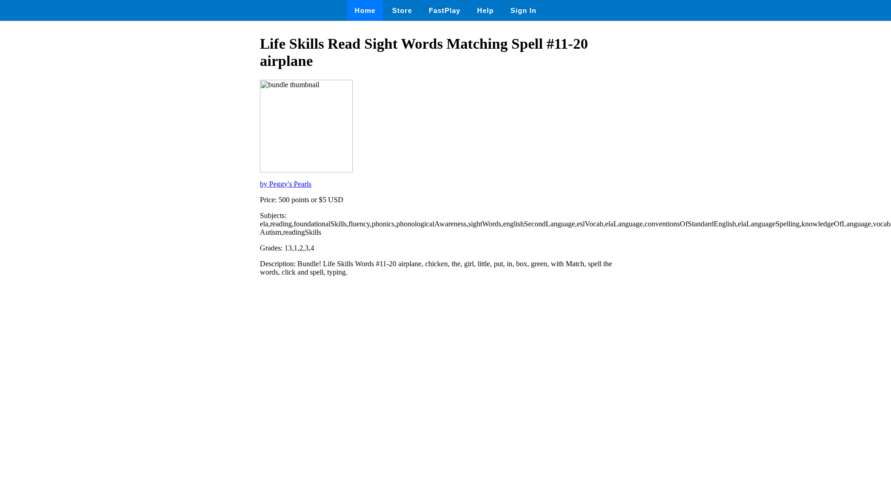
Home (365, 10)
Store (402, 10)
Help (485, 10)
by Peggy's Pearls (285, 184)
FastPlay (444, 10)
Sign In (523, 10)
